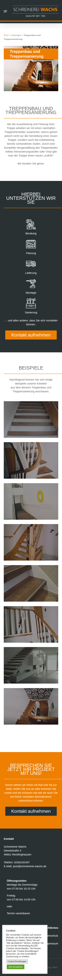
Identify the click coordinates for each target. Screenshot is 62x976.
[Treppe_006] (32, 461)
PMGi (54, 967)
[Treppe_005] (32, 420)
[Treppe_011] (32, 502)
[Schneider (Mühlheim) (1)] (32, 666)
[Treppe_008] (32, 625)
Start (6, 35)
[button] (5, 11)
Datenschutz (50, 935)
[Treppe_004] (32, 584)
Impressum (51, 943)
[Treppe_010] (32, 707)
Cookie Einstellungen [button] (17, 961)
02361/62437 (22, 862)
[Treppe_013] (32, 543)
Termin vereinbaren (18, 913)
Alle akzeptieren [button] (16, 967)
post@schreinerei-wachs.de (29, 866)
